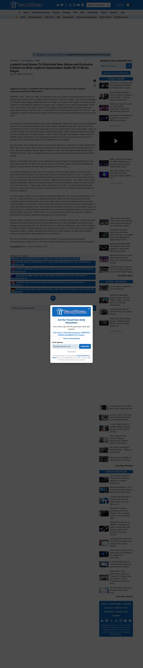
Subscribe (85, 346)
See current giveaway (71, 338)
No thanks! (72, 352)
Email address (57, 342)
